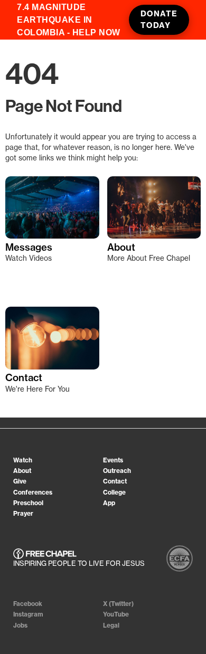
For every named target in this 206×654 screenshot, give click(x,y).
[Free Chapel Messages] (52, 208)
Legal (111, 625)
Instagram (28, 614)
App (109, 503)
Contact (23, 378)
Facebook (27, 604)
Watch (22, 460)
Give (19, 481)
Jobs (20, 625)
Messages (28, 247)
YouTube (116, 614)
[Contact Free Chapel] (52, 339)
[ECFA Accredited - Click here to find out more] (179, 558)
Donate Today (159, 19)
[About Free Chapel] (154, 208)
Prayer (23, 513)
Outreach (117, 471)
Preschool (28, 503)
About (121, 247)
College (114, 492)
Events (113, 460)
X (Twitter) (118, 604)
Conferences (32, 492)
